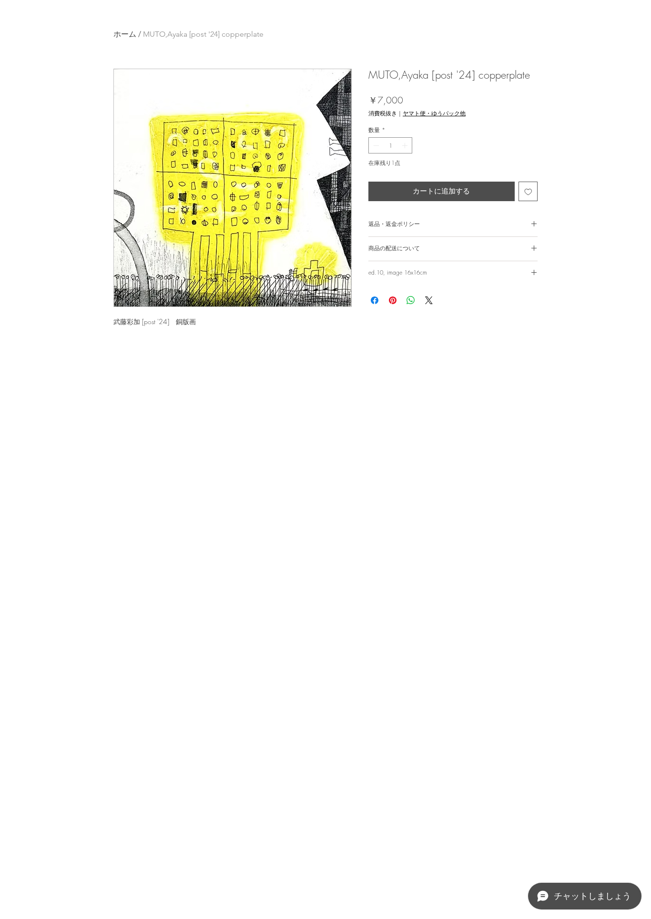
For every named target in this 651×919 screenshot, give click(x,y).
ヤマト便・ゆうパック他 (434, 113)
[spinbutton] (390, 145)
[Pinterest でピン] (392, 300)
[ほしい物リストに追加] (528, 191)
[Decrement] (375, 145)
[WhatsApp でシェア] (411, 300)
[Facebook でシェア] (374, 300)
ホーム (124, 34)
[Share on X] (429, 300)
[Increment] (405, 145)
